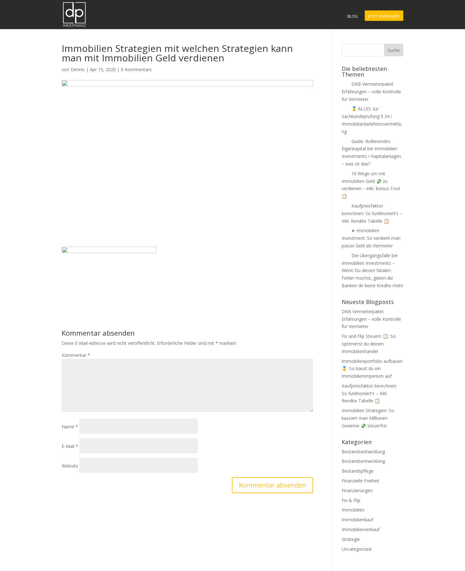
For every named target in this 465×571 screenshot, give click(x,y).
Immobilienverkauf (361, 529)
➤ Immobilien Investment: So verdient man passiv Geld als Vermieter (371, 238)
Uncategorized (356, 549)
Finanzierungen (357, 490)
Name (70, 427)
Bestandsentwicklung (363, 452)
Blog (352, 16)
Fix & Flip (351, 500)
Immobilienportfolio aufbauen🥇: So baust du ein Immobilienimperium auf (372, 368)
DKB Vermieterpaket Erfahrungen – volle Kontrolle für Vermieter (371, 91)
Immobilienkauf (357, 520)
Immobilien (353, 510)
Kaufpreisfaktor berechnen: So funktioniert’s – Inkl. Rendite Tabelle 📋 (372, 213)
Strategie (351, 539)
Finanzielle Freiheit (360, 481)
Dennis (78, 69)
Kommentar (76, 355)
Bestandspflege (358, 471)
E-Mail (70, 446)
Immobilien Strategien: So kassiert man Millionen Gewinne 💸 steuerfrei (368, 418)
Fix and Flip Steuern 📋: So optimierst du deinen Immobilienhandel (369, 343)
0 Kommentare (136, 69)
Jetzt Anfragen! (383, 16)
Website (70, 466)
